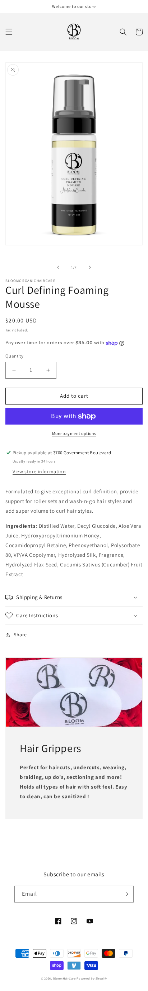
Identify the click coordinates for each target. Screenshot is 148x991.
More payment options (74, 433)
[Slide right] (90, 267)
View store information (39, 471)
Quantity (14, 356)
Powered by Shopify (92, 978)
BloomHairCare (64, 978)
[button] (9, 32)
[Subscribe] (125, 894)
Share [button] (20, 634)
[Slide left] (58, 267)
